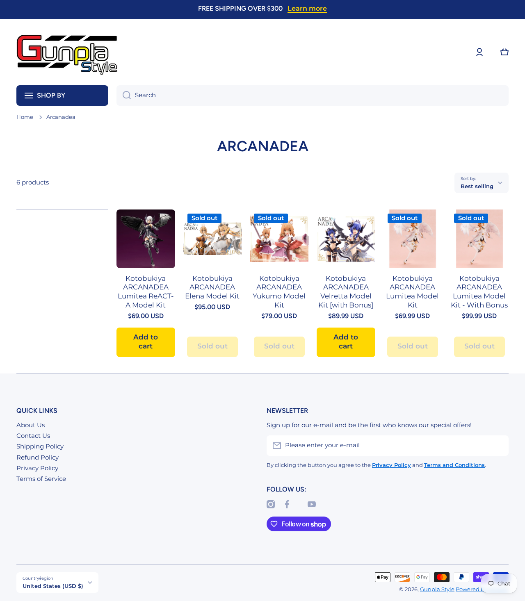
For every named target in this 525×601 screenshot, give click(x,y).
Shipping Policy (40, 446)
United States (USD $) (53, 586)
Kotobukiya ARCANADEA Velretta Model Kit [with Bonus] (345, 292)
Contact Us (33, 435)
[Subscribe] (498, 445)
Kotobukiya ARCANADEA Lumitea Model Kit (412, 292)
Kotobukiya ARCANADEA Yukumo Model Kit (279, 292)
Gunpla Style (437, 589)
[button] (504, 52)
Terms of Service (41, 479)
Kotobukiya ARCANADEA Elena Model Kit (212, 287)
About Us (30, 425)
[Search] (123, 95)
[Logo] (67, 52)
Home (24, 117)
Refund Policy (37, 457)
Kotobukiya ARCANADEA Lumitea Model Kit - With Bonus (479, 292)
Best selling (477, 186)
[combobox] (312, 95)
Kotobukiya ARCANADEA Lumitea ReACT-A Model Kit (146, 292)
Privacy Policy (37, 468)
